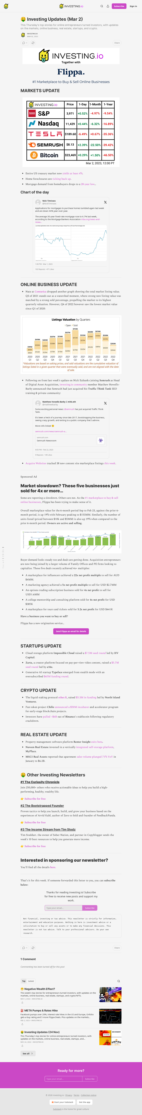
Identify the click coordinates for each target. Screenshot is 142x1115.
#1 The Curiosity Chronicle (40, 782)
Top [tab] (23, 981)
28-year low (87, 184)
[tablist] (28, 981)
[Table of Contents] (3, 557)
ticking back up (61, 179)
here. (53, 867)
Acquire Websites (36, 463)
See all (26, 1053)
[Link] (16, 90)
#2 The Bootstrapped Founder (42, 805)
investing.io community (73, 385)
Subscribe (119, 6)
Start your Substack (63, 1102)
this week (109, 463)
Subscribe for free (35, 799)
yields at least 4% (72, 173)
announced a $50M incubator (72, 707)
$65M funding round (56, 676)
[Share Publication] (108, 6)
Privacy (68, 1095)
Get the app (84, 1102)
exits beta (96, 742)
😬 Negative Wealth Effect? (38, 989)
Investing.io (32, 34)
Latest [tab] (31, 981)
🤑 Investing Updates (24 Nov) (40, 1032)
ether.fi (62, 698)
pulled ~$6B (50, 717)
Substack (57, 1109)
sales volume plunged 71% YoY (95, 757)
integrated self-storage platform (94, 747)
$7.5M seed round (95, 653)
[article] (71, 995)
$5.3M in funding (86, 698)
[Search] (102, 6)
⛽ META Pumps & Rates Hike (39, 1010)
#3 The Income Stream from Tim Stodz (48, 829)
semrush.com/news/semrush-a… (51, 431)
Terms (76, 1095)
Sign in (133, 6)
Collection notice (88, 1095)
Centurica (40, 292)
